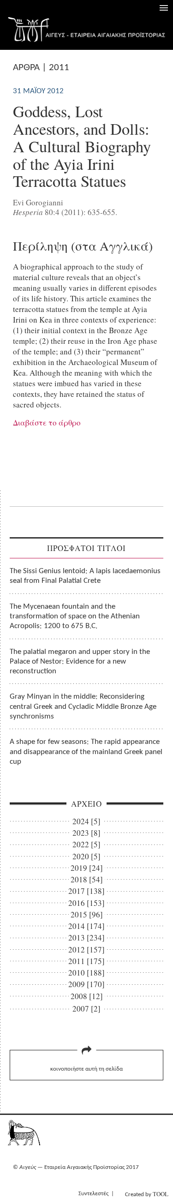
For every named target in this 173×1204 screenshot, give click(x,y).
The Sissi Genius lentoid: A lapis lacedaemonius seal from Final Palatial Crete (85, 576)
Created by (146, 1194)
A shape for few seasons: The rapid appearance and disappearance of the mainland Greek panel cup (86, 752)
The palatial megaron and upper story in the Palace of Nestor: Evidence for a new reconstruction (80, 662)
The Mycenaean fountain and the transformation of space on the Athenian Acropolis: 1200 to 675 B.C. (75, 616)
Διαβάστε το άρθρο (47, 422)
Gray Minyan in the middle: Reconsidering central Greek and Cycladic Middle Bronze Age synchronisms (83, 706)
